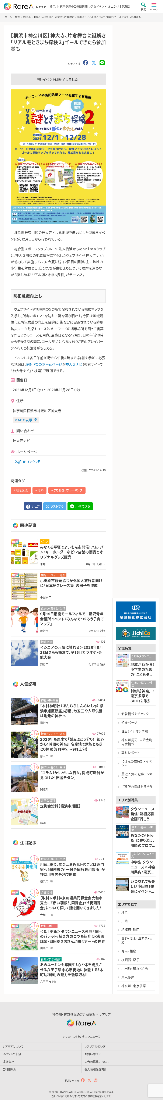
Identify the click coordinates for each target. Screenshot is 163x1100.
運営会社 (8, 1061)
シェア (35, 506)
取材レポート (130, 753)
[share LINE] (102, 63)
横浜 (124, 913)
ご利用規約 (10, 1069)
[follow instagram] (95, 1080)
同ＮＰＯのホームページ (44, 364)
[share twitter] (93, 63)
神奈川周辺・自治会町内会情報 (136, 742)
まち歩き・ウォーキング (68, 490)
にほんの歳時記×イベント (136, 763)
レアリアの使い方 (95, 1046)
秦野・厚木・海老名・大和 (137, 940)
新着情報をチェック (135, 714)
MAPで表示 (23, 420)
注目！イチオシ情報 (134, 731)
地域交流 (22, 490)
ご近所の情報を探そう (136, 787)
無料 (41, 490)
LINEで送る (82, 506)
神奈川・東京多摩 (133, 986)
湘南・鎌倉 (128, 951)
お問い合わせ (92, 1054)
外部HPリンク (24, 462)
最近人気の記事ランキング (137, 776)
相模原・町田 (130, 930)
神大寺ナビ (73, 364)
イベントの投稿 (12, 1054)
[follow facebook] (83, 1080)
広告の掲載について (96, 1061)
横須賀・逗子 (130, 960)
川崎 (124, 921)
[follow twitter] (89, 1080)
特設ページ (129, 723)
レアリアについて (13, 1046)
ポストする (56, 506)
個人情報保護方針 (95, 1069)
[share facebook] (85, 63)
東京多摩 (127, 977)
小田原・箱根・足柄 (134, 969)
